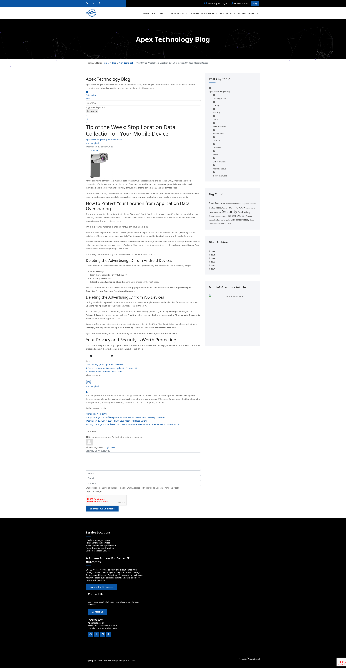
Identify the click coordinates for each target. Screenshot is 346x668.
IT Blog (216, 105)
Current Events (217, 224)
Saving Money (251, 208)
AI (238, 204)
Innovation (213, 220)
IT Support (244, 204)
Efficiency (248, 216)
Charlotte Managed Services (98, 540)
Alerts (215, 154)
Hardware (212, 212)
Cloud (215, 119)
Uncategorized (219, 98)
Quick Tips (103, 364)
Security (94, 364)
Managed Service (221, 216)
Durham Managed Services (98, 550)
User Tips (212, 208)
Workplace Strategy (240, 219)
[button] (143, 118)
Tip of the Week (114, 139)
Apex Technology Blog (96, 139)
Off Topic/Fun (219, 161)
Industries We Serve (202, 13)
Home (146, 13)
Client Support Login (217, 3)
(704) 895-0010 (240, 3)
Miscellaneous (219, 168)
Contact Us (97, 611)
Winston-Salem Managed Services (101, 545)
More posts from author (97, 413)
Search (93, 111)
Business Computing (223, 220)
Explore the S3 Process (101, 586)
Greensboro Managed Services (100, 548)
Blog (255, 3)
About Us (157, 13)
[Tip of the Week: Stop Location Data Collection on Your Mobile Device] (143, 165)
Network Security (232, 204)
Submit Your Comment (102, 508)
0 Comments (92, 150)
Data (88, 364)
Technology (218, 133)
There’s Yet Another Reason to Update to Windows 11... (113, 368)
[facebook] (87, 3)
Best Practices (219, 126)
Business (217, 147)
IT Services (252, 204)
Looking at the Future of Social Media (104, 371)
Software (223, 208)
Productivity (244, 212)
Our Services (176, 13)
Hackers (219, 212)
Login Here (110, 447)
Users (229, 224)
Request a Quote (248, 13)
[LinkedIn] (99, 3)
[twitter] (93, 3)
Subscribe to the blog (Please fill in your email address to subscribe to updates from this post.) (133, 487)
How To (216, 140)
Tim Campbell (92, 143)
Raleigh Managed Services (98, 542)
